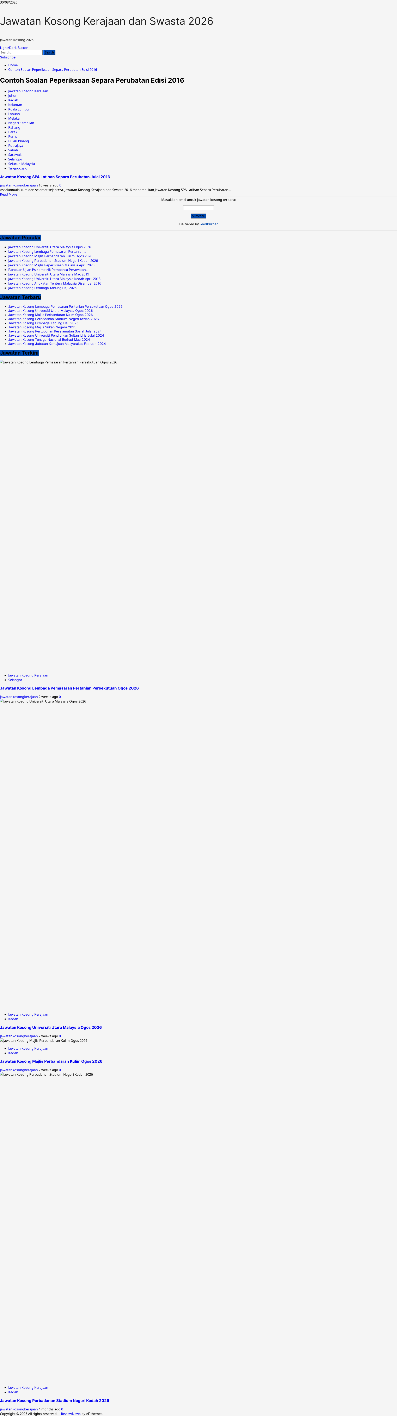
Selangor (15, 159)
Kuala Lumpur (19, 109)
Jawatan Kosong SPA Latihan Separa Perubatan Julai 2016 (55, 176)
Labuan (14, 114)
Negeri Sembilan (21, 123)
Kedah (13, 100)
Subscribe (8, 57)
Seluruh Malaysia (21, 163)
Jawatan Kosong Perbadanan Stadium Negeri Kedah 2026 (53, 319)
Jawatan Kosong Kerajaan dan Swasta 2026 (106, 21)
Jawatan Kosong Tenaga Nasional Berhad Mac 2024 (49, 339)
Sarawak (15, 154)
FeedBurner (209, 224)
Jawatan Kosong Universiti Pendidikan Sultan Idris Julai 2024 (56, 335)
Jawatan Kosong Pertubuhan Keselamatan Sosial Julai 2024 (55, 331)
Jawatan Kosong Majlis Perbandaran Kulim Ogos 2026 (50, 315)
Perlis (12, 136)
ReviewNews (71, 1413)
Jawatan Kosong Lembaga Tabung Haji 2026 (43, 323)
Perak (12, 132)
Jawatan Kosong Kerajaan (28, 91)
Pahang (14, 127)
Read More (8, 194)
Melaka (14, 118)
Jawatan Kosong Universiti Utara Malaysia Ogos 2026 (50, 311)
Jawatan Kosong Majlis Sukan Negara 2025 (42, 327)
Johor (12, 95)
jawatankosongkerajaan (19, 185)
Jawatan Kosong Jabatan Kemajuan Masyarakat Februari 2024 (57, 344)
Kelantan (15, 104)
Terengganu (17, 168)
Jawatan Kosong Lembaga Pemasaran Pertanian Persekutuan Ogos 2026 (65, 306)
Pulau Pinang (18, 141)
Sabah (13, 150)
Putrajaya (15, 145)
